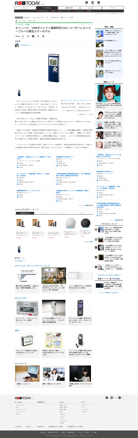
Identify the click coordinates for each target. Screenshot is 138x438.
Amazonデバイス (25, 213)
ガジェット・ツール (65, 11)
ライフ (113, 8)
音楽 (61, 411)
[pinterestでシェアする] (38, 36)
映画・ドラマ (63, 405)
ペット (84, 407)
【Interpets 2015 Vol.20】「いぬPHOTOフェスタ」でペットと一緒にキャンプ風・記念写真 (88, 107)
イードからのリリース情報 (82, 432)
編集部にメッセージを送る (86, 114)
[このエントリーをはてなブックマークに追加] (43, 36)
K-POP (71, 17)
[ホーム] (16, 21)
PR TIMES (18, 426)
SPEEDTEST (69, 8)
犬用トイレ (82, 213)
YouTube (115, 397)
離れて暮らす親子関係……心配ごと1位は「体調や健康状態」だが (80, 103)
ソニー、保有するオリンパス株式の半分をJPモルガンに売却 (79, 110)
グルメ (84, 405)
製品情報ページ (21, 261)
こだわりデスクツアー (38, 17)
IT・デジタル (47, 8)
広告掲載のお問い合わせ (53, 432)
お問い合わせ (43, 432)
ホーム (25, 8)
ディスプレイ (63, 213)
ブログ (62, 418)
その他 (89, 11)
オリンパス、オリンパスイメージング (77, 100)
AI (47, 17)
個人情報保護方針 (71, 432)
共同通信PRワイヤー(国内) (55, 426)
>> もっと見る (88, 241)
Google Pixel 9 (54, 17)
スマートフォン (43, 11)
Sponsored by (81, 205)
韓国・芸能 (63, 409)
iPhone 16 (27, 17)
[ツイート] (23, 36)
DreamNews (40, 426)
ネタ (53, 11)
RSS (122, 397)
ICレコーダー (21, 298)
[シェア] (28, 36)
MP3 (17, 330)
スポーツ (62, 414)
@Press (28, 426)
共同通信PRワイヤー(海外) (75, 426)
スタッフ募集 (93, 432)
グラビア (62, 416)
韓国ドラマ (64, 17)
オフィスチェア (44, 213)
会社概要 (63, 432)
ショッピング (79, 11)
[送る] (33, 36)
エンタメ (91, 8)
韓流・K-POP (63, 407)
